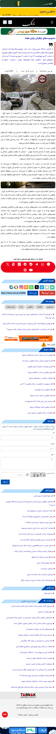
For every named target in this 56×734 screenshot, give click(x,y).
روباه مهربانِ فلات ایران (45, 563)
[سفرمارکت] (28, 338)
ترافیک (39, 307)
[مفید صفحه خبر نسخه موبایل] (28, 12)
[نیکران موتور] (28, 185)
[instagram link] (19, 264)
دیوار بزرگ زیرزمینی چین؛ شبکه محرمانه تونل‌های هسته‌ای (31, 687)
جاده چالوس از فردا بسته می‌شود (41, 395)
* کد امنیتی (50, 473)
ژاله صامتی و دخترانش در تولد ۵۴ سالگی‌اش (36, 641)
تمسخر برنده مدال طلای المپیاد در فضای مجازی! (35, 635)
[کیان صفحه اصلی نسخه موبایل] (28, 730)
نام (54, 432)
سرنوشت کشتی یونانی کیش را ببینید (39, 664)
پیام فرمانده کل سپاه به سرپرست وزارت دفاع (37, 580)
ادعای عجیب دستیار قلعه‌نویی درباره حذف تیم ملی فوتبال (32, 545)
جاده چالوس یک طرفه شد (43, 390)
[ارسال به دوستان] (47, 287)
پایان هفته (11, 307)
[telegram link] (37, 264)
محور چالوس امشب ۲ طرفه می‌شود (40, 372)
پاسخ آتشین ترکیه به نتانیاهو (42, 557)
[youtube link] (31, 270)
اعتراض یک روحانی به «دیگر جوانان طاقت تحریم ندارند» (32, 670)
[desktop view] (10, 22)
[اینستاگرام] (21, 287)
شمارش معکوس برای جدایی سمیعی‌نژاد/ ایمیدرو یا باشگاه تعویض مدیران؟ (30, 503)
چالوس (30, 307)
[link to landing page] (28, 22)
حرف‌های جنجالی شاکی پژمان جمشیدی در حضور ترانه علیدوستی (29, 617)
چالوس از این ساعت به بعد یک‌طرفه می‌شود (37, 355)
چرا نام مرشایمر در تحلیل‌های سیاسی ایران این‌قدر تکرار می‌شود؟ (29, 329)
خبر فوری (50, 307)
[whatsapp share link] (31, 287)
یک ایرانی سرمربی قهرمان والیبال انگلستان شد (36, 540)
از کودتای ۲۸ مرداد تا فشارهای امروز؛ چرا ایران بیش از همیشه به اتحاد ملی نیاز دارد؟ (28, 316)
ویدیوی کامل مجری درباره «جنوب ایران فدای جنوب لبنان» (31, 606)
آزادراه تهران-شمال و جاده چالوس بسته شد (37, 361)
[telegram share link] (42, 287)
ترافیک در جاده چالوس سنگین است (40, 413)
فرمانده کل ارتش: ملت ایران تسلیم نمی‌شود (37, 528)
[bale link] (31, 264)
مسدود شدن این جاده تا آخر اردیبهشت (39, 401)
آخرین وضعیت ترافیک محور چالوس (40, 366)
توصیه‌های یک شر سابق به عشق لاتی (39, 629)
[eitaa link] (13, 264)
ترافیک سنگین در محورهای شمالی (41, 378)
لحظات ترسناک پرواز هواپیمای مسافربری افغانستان (34, 646)
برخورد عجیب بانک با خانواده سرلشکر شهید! (36, 681)
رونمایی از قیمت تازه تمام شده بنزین (40, 574)
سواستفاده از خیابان (45, 612)
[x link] (8, 264)
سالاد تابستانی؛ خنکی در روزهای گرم (40, 511)
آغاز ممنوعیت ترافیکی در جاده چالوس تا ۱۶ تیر (36, 384)
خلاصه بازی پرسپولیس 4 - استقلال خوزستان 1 (36, 652)
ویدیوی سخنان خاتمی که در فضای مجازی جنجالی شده (33, 623)
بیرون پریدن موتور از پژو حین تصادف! (39, 522)
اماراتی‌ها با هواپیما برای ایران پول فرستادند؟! (36, 675)
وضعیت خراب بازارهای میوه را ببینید (39, 658)
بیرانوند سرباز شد (47, 569)
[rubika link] (48, 264)
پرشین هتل (48, 593)
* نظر (53, 454)
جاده (21, 307)
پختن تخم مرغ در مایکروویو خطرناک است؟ (37, 516)
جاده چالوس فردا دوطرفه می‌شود (41, 407)
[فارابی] (28, 31)
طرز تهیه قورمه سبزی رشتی (43, 496)
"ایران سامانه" (22, 715)
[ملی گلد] (28, 3)
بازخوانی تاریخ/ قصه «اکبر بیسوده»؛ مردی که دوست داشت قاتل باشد (27, 323)
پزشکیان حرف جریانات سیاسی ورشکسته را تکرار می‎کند (33, 551)
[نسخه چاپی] (52, 287)
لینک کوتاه (49, 293)
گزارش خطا (51, 344)
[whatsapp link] (43, 264)
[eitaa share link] (26, 287)
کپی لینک (33, 293)
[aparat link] (25, 270)
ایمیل (52, 443)
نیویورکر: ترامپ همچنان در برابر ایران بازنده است (35, 534)
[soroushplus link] (25, 264)
